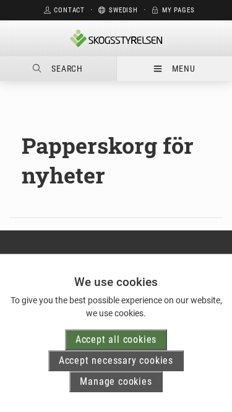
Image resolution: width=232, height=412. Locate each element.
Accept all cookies (116, 339)
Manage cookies (116, 381)
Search (67, 69)
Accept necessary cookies (116, 360)
